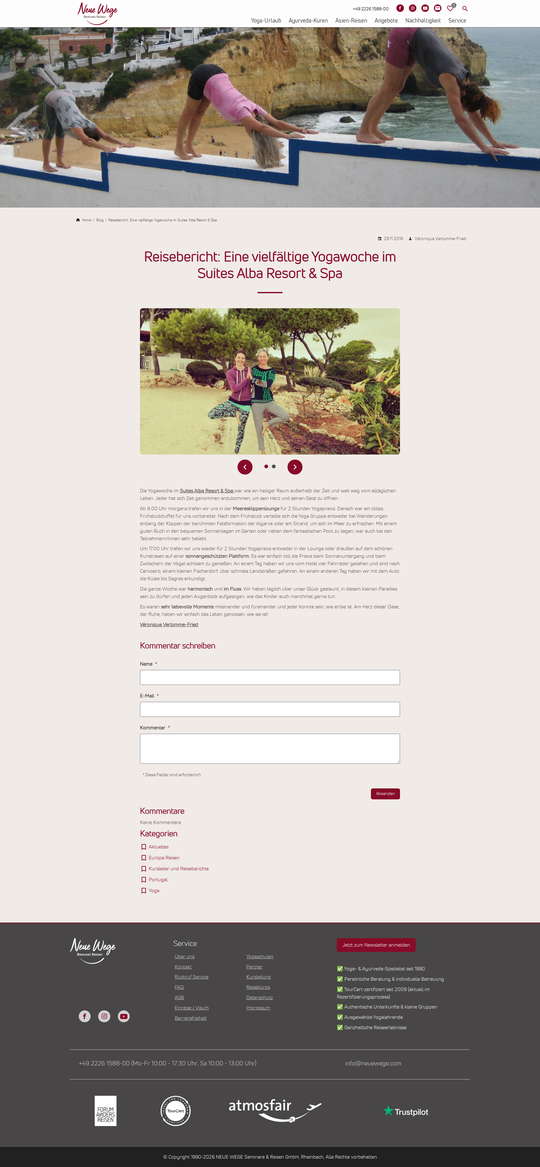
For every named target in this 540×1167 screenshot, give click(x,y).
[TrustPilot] (405, 1111)
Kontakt (183, 966)
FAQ (179, 987)
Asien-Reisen (351, 21)
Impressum (258, 1007)
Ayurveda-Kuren (308, 21)
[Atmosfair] (275, 1110)
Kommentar (153, 727)
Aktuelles (158, 846)
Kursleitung (258, 976)
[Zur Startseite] (97, 14)
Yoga (154, 890)
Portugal (158, 879)
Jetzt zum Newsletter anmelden (376, 945)
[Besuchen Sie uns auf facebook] (85, 1016)
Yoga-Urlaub (266, 21)
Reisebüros (258, 987)
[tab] (266, 466)
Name (147, 663)
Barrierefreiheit (191, 1018)
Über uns (184, 956)
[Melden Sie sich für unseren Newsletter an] (437, 8)
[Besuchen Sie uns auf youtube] (124, 1016)
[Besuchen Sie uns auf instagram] (104, 1016)
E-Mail (147, 695)
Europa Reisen (164, 857)
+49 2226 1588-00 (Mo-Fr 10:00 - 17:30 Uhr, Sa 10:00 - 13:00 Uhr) (167, 1063)
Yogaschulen (259, 956)
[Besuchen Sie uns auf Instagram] (412, 8)
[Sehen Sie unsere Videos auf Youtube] (425, 8)
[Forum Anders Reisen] (105, 1111)
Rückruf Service (191, 976)
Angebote (386, 21)
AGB (179, 997)
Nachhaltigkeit (423, 21)
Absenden (385, 794)
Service (457, 21)
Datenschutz (259, 997)
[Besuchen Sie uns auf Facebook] (400, 8)
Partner (254, 966)
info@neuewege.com (373, 1063)
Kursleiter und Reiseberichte (179, 868)
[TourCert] (175, 1111)
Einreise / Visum (192, 1007)
